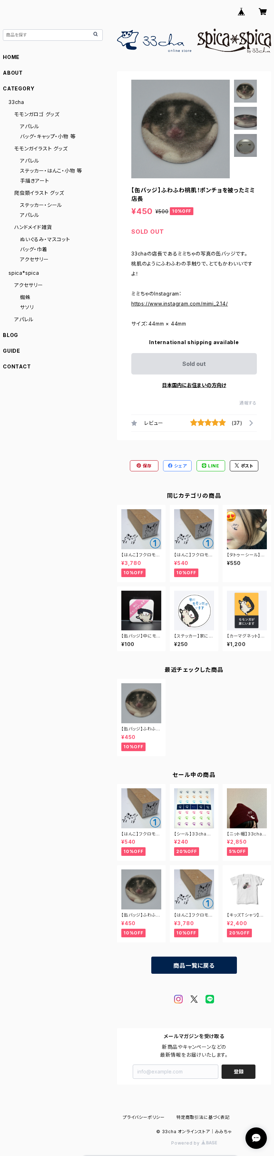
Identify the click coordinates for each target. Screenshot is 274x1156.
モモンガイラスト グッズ (41, 148)
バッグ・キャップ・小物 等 (47, 136)
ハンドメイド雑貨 (33, 227)
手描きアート (34, 181)
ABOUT (13, 73)
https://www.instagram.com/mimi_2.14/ (179, 304)
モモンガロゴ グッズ (37, 114)
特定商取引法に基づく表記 (203, 1117)
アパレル (29, 126)
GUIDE (11, 351)
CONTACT (17, 366)
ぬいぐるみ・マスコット (45, 239)
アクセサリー (34, 259)
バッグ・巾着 (33, 249)
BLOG (10, 335)
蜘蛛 (25, 297)
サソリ (27, 307)
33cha (16, 102)
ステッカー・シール (41, 205)
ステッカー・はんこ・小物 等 (51, 171)
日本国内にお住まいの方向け (194, 385)
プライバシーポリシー (144, 1117)
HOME (11, 57)
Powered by (186, 1143)
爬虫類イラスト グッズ (39, 193)
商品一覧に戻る (194, 965)
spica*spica (24, 273)
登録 (239, 1071)
